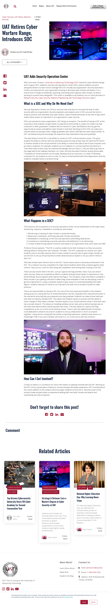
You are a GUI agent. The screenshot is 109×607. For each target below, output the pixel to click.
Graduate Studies (50, 492)
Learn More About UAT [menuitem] (68, 568)
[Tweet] (4, 83)
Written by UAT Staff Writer (21, 52)
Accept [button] (84, 602)
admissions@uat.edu (94, 568)
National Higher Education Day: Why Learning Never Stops (88, 497)
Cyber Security (8, 17)
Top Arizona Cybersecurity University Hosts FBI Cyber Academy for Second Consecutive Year (19, 503)
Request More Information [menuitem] (66, 6)
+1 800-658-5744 (93, 572)
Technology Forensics (80, 98)
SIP (90, 487)
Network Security (31, 98)
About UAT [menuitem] (50, 6)
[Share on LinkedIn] (4, 89)
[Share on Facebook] (4, 76)
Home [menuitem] (34, 6)
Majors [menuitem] (41, 6)
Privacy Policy (68, 597)
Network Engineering (59, 98)
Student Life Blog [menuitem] (67, 576)
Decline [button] (93, 602)
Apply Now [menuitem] (64, 572)
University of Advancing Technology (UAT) (61, 82)
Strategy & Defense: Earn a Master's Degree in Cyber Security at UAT (54, 501)
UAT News (18, 17)
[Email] (4, 95)
